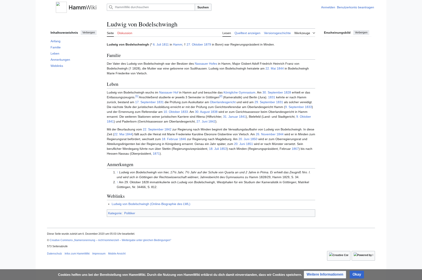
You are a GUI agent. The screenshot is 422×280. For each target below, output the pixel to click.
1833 (308, 107)
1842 (211, 121)
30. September (272, 92)
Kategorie (115, 213)
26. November (266, 134)
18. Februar (170, 139)
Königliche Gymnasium (239, 92)
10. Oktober (172, 111)
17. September (145, 102)
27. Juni (201, 121)
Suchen (203, 7)
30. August (202, 111)
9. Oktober (303, 116)
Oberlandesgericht (223, 102)
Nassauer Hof (168, 92)
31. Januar (230, 116)
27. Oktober (195, 44)
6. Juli (157, 44)
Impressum (99, 253)
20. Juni (243, 139)
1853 (223, 148)
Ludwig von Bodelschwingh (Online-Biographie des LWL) (151, 204)
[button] (49, 7)
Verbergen (88, 32)
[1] (136, 96)
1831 (271, 97)
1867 (295, 148)
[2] (220, 96)
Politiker (129, 213)
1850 (253, 139)
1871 (156, 153)
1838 (214, 111)
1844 (280, 68)
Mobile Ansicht (117, 253)
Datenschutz (54, 253)
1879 (207, 44)
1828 (287, 92)
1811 (165, 44)
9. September (294, 107)
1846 (182, 139)
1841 (242, 116)
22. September (153, 129)
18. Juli (214, 148)
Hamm (177, 44)
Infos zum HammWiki (77, 253)
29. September (265, 102)
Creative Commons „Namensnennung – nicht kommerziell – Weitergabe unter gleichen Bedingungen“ (110, 240)
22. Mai (271, 68)
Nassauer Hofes (206, 63)
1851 (249, 144)
